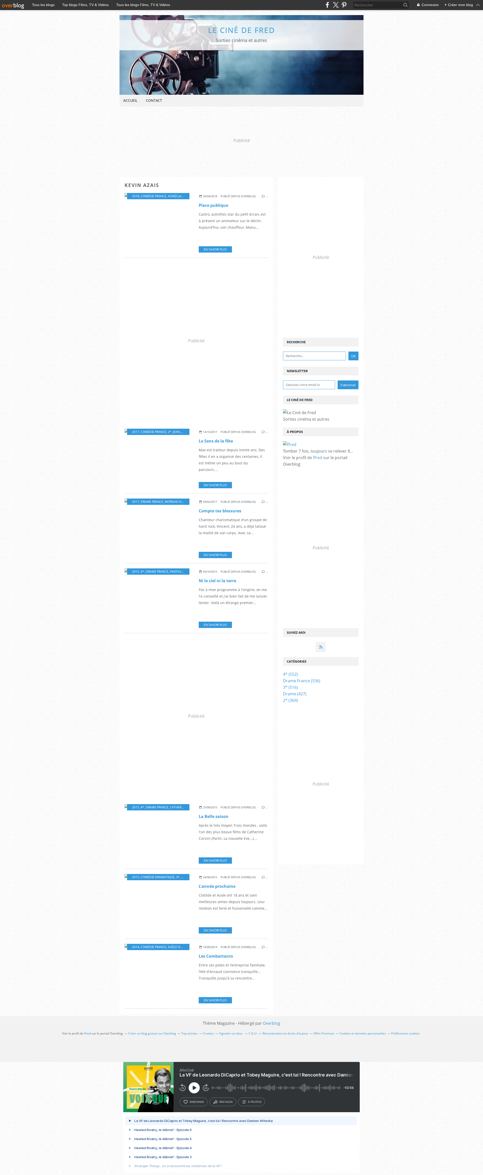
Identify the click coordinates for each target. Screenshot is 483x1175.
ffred (317, 457)
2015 (135, 571)
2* (169, 432)
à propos (254, 1101)
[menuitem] (130, 101)
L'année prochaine (217, 886)
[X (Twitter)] (336, 5)
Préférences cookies (405, 1033)
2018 (135, 196)
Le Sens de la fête (216, 441)
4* (142, 571)
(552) (290, 674)
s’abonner (196, 1101)
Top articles (189, 1033)
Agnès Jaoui (177, 196)
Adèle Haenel (178, 947)
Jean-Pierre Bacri (186, 432)
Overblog (271, 1023)
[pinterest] (344, 5)
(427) (294, 694)
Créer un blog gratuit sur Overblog (152, 1033)
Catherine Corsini (184, 807)
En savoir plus (215, 249)
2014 (135, 947)
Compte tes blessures (220, 511)
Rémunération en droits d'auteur (285, 1033)
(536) (301, 680)
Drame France (152, 502)
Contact (154, 100)
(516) (290, 687)
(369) (290, 700)
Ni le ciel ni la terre (217, 580)
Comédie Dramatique (158, 877)
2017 (135, 432)
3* (178, 877)
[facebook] (327, 5)
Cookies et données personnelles (363, 1033)
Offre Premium (323, 1033)
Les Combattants (216, 956)
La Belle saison (213, 816)
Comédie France (153, 196)
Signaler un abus (231, 1033)
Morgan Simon (177, 502)
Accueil (130, 100)
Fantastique (180, 571)
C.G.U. (253, 1033)
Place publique (213, 205)
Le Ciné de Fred (241, 30)
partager (226, 1101)
